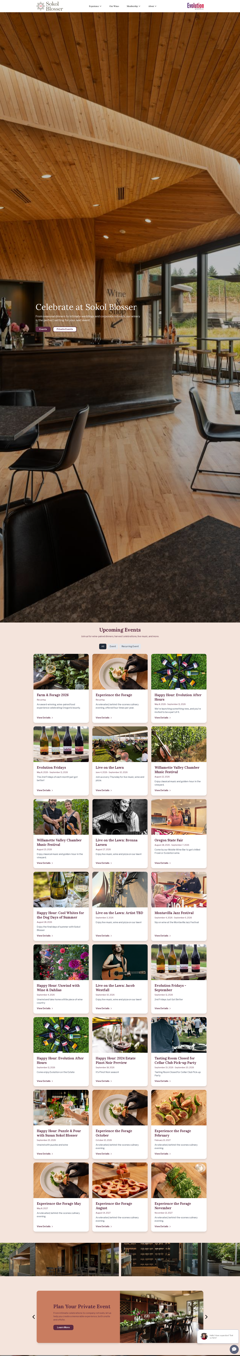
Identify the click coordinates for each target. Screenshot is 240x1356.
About (151, 6)
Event (113, 646)
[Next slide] (206, 1317)
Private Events (65, 329)
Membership (132, 6)
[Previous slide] (34, 1317)
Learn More (63, 1327)
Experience (94, 6)
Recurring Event (130, 646)
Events (43, 329)
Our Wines (114, 6)
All (102, 646)
